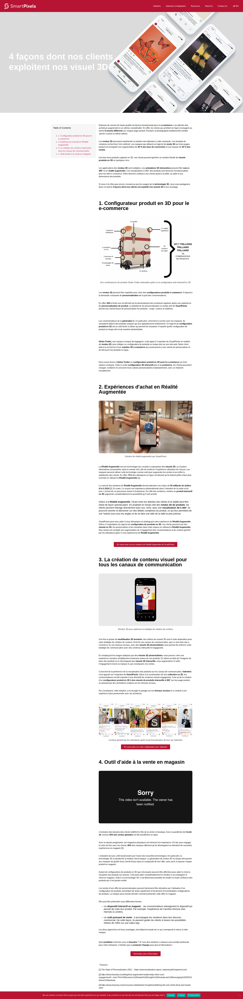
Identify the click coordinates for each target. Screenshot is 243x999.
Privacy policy (193, 995)
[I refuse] (239, 995)
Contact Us (222, 6)
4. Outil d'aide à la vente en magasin (74, 154)
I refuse (181, 995)
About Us (209, 6)
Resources (195, 6)
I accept (171, 995)
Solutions (157, 6)
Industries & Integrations (176, 6)
